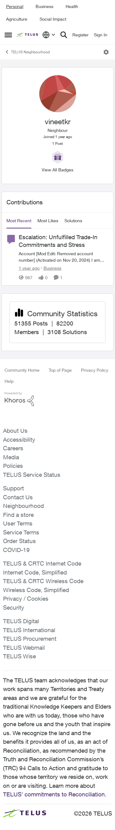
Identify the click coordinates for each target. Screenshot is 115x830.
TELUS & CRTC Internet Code (42, 563)
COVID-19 (16, 549)
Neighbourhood (23, 505)
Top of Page (60, 370)
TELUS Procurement (29, 638)
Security (13, 607)
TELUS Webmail (24, 647)
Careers (13, 448)
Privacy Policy (94, 370)
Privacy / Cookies (25, 598)
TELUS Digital (21, 621)
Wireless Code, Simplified (36, 590)
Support (13, 488)
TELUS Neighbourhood (30, 52)
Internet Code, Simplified (35, 572)
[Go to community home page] (28, 35)
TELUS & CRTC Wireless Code (43, 581)
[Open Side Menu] (8, 34)
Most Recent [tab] (18, 220)
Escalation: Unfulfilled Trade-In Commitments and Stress (58, 241)
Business (44, 6)
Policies (13, 465)
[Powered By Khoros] (57, 399)
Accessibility (19, 439)
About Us (15, 430)
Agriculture (16, 19)
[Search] (63, 35)
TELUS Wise (19, 656)
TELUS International (29, 630)
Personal (14, 6)
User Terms (18, 523)
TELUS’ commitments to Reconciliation (54, 794)
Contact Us (18, 497)
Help (9, 381)
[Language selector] (49, 35)
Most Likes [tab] (47, 220)
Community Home (22, 370)
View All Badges (57, 169)
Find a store (18, 514)
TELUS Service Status (31, 474)
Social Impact (53, 19)
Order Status (19, 541)
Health (72, 6)
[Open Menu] (106, 52)
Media (11, 457)
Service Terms (21, 532)
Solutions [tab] (73, 220)
